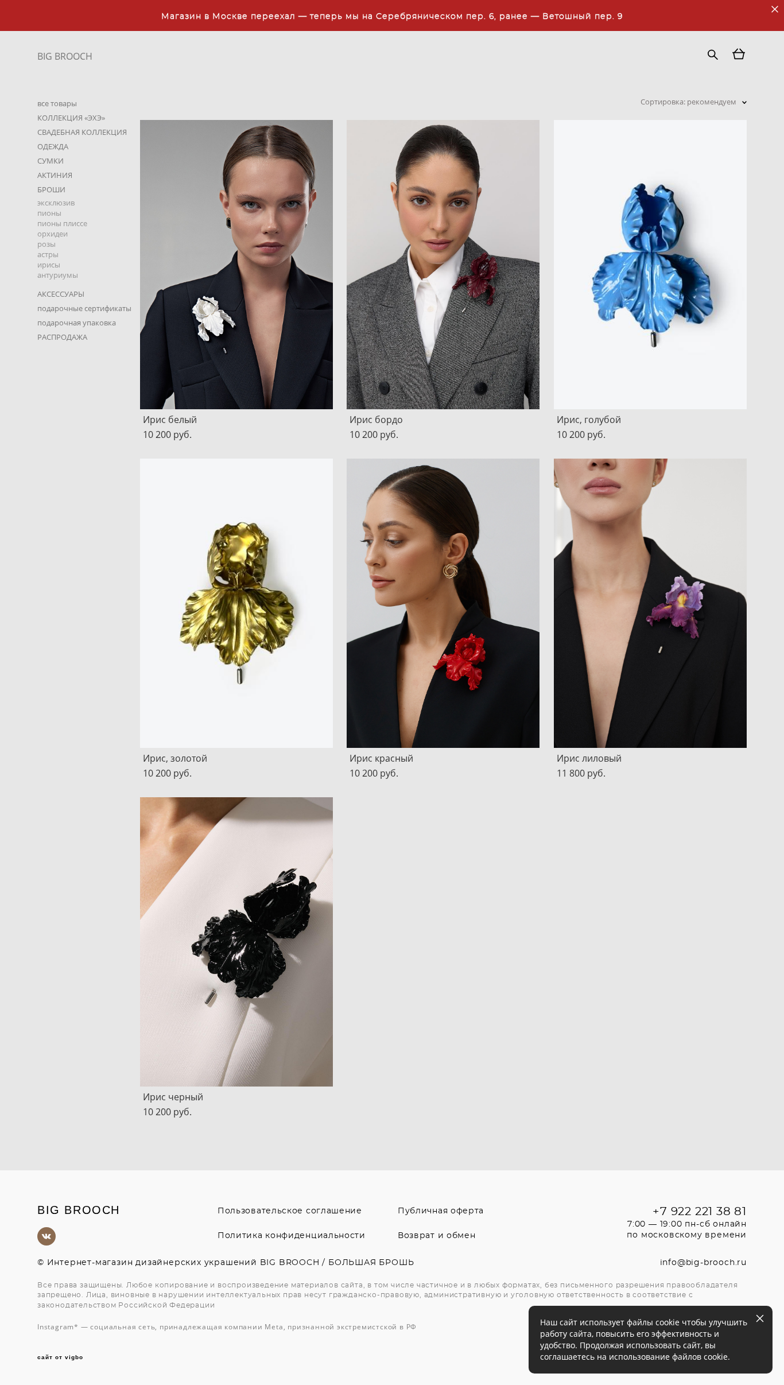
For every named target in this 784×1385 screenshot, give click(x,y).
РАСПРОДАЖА (62, 337)
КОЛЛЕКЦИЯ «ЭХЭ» (71, 117)
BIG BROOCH (64, 56)
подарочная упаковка (76, 322)
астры (48, 254)
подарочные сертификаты (84, 308)
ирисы (48, 264)
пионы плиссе (62, 223)
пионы (49, 213)
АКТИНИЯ (54, 175)
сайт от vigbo (60, 1357)
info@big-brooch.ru (703, 1263)
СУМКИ (50, 161)
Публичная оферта (441, 1211)
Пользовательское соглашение (290, 1211)
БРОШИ (51, 189)
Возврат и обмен (437, 1236)
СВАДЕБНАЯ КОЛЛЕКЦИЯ (82, 132)
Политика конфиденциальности (292, 1236)
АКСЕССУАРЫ (60, 294)
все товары (57, 103)
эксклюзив (56, 202)
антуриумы (57, 275)
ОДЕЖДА (52, 146)
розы (46, 244)
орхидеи (52, 233)
